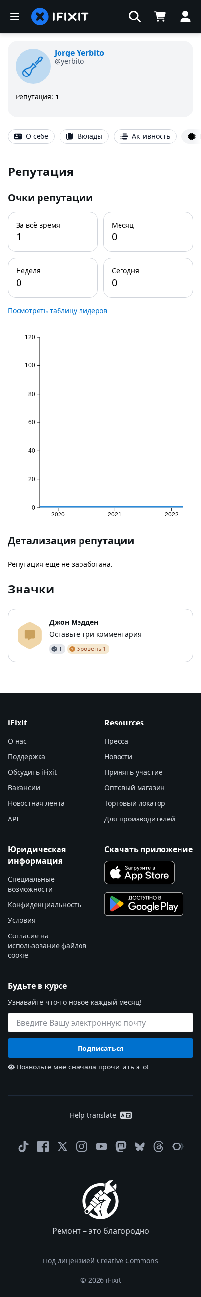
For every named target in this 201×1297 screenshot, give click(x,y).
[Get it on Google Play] (143, 904)
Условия (22, 920)
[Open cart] (160, 16)
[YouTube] (101, 1146)
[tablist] (100, 136)
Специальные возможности (31, 884)
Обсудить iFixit (32, 772)
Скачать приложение (148, 849)
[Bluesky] (140, 1147)
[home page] (60, 16)
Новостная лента (36, 803)
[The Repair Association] (178, 1146)
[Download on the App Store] (139, 872)
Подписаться (100, 1048)
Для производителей (139, 818)
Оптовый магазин (134, 787)
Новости (118, 756)
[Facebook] (43, 1146)
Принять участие (133, 772)
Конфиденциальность (44, 904)
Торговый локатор (134, 803)
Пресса (116, 740)
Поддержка (26, 756)
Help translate (93, 1115)
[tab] (31, 136)
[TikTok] (23, 1146)
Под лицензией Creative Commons (100, 1260)
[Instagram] (82, 1146)
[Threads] (158, 1146)
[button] (134, 16)
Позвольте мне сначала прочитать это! (83, 1066)
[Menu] (14, 16)
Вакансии (24, 787)
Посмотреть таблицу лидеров (57, 310)
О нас (17, 740)
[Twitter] (62, 1146)
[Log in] (185, 16)
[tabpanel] (100, 412)
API (13, 818)
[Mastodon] (121, 1146)
